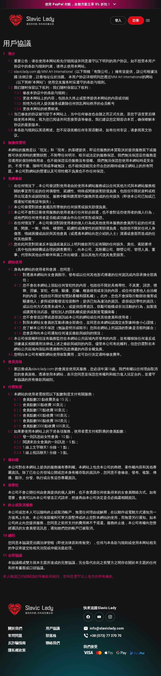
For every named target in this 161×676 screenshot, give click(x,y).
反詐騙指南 (17, 643)
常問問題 (15, 635)
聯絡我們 (53, 643)
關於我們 (15, 628)
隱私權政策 (17, 650)
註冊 (136, 20)
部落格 (51, 635)
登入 (118, 20)
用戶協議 (53, 628)
